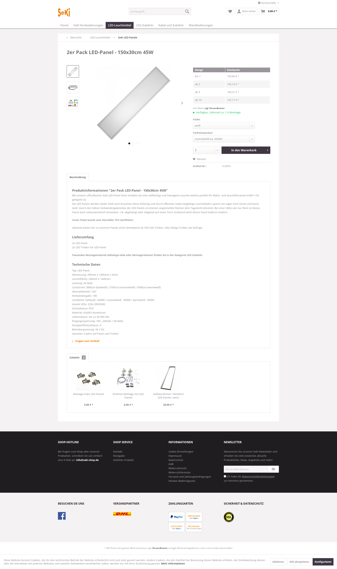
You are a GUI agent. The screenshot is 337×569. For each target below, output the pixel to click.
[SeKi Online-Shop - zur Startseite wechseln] (64, 12)
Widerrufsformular (179, 472)
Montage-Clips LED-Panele (88, 394)
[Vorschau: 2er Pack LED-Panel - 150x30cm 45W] (73, 71)
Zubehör (77, 357)
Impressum (175, 455)
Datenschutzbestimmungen (258, 476)
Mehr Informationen (173, 563)
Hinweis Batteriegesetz (181, 481)
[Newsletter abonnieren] (273, 469)
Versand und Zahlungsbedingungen (189, 476)
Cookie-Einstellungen (180, 451)
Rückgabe (119, 455)
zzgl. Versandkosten (214, 108)
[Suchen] (187, 11)
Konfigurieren (323, 561)
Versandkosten (160, 548)
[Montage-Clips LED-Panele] (88, 378)
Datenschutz (175, 460)
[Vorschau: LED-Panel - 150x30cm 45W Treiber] (73, 87)
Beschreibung (78, 177)
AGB (170, 464)
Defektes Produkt (123, 460)
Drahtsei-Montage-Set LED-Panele (128, 395)
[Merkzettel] (230, 11)
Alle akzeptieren (299, 561)
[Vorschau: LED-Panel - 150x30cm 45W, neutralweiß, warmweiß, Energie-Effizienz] (73, 103)
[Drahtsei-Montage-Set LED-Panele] (128, 378)
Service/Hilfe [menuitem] (268, 3)
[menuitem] (160, 11)
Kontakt (117, 451)
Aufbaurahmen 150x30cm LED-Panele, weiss (168, 395)
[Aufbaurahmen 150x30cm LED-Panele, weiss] (168, 378)
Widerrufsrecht (177, 468)
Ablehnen (278, 561)
